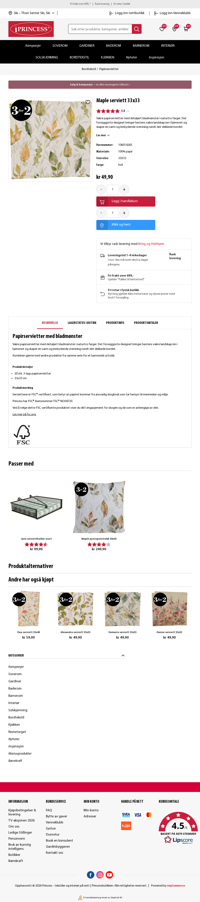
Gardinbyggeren (58, 847)
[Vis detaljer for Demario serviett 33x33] (122, 609)
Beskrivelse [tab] (50, 323)
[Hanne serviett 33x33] (169, 609)
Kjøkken (107, 57)
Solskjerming (47, 57)
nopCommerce (176, 885)
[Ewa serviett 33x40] (28, 609)
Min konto (91, 810)
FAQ (49, 810)
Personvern (16, 839)
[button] (175, 828)
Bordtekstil (79, 57)
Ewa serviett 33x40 (28, 632)
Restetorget (17, 732)
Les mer (101, 135)
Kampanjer (33, 46)
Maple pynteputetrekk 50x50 (98, 539)
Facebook (90, 875)
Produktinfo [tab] (115, 323)
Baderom (113, 46)
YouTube (109, 875)
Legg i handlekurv (125, 201)
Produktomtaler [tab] (146, 323)
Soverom (60, 46)
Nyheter (131, 57)
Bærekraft (15, 761)
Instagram (100, 875)
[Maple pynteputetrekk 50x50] (99, 507)
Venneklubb (54, 822)
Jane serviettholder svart (36, 539)
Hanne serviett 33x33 (169, 632)
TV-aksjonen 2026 (21, 820)
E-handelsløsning (92, 898)
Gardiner (86, 46)
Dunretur (53, 835)
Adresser (90, 816)
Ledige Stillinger (20, 833)
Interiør (167, 46)
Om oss (13, 827)
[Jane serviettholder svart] (36, 507)
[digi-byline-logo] (80, 898)
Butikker (14, 855)
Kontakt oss (54, 853)
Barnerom (141, 46)
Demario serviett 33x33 (123, 632)
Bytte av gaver (56, 816)
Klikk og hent (121, 225)
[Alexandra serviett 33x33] (75, 609)
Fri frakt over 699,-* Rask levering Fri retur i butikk (100, 4)
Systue (51, 828)
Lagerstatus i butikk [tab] (82, 323)
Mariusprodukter (20, 754)
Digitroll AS (116, 898)
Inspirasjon (156, 57)
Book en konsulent (59, 841)
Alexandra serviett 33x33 (75, 632)
